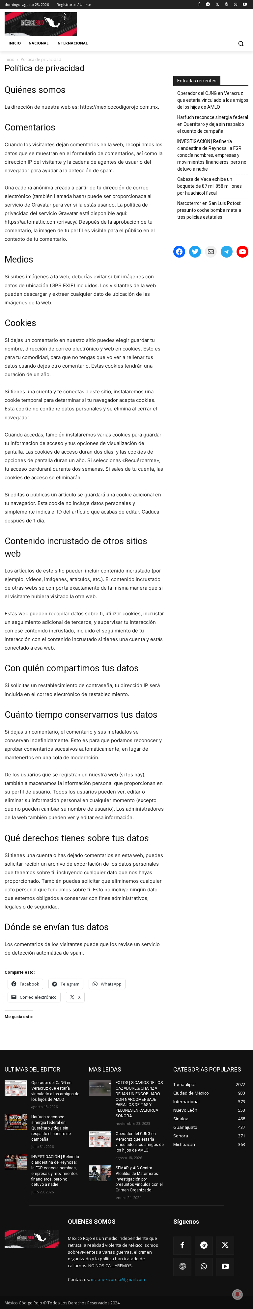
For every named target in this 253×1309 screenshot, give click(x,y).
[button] (240, 43)
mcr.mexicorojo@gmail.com (118, 1279)
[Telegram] (208, 5)
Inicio (9, 59)
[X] (217, 5)
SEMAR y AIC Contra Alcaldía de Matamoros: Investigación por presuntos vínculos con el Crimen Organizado (139, 1179)
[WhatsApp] (235, 5)
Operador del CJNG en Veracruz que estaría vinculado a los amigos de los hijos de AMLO (212, 100)
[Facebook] (199, 5)
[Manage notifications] (237, 1294)
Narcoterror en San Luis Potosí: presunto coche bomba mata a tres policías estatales (209, 210)
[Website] (226, 5)
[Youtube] (244, 5)
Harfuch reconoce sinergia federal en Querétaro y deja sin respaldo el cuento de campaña (212, 124)
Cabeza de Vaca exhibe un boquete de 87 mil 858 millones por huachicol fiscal (209, 186)
